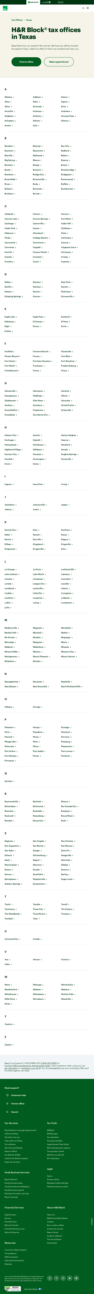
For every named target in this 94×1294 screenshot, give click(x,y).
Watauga (37, 984)
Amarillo (9, 111)
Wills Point (10, 999)
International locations (14, 1260)
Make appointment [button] (59, 61)
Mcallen (37, 637)
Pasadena (37, 732)
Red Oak (37, 801)
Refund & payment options (58, 1148)
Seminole (65, 860)
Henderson (38, 445)
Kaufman (65, 530)
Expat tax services (12, 1162)
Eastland (65, 317)
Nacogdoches (11, 681)
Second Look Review (14, 1148)
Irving (64, 484)
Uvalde (36, 939)
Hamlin (36, 435)
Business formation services (17, 1193)
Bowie (64, 165)
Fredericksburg (68, 366)
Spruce (8, 1218)
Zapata (8, 1044)
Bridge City (38, 174)
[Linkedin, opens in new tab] (76, 1278)
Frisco (64, 370)
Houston (37, 454)
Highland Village (13, 449)
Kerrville (37, 539)
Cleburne (9, 233)
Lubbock (65, 598)
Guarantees (52, 1243)
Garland (65, 391)
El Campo (37, 321)
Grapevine (38, 410)
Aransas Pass (67, 116)
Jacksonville (39, 505)
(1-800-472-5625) (48, 1063)
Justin (36, 509)
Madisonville (11, 628)
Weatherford (11, 989)
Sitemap (8, 1264)
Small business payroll (14, 1190)
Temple (36, 904)
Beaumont (38, 150)
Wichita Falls (67, 994)
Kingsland (38, 544)
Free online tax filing (13, 1141)
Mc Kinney (10, 637)
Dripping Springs (13, 296)
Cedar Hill (66, 223)
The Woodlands (12, 914)
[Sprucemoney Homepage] (61, 2)
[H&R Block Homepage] (33, 2)
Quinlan (8, 781)
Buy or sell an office (55, 1225)
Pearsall (8, 737)
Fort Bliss (65, 356)
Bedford (65, 150)
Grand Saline (11, 410)
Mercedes (9, 642)
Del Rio (8, 287)
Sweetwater (39, 884)
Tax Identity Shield (12, 1155)
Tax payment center (55, 1151)
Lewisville (38, 588)
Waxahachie (67, 984)
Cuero (36, 261)
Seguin (36, 860)
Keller (7, 535)
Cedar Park (10, 228)
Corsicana (66, 252)
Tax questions (11, 1253)
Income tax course (55, 1229)
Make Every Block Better (57, 1218)
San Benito (38, 846)
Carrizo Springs (40, 219)
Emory (36, 326)
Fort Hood (9, 361)
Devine (36, 291)
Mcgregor (66, 637)
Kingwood (10, 549)
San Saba (9, 850)
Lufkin (8, 603)
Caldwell (9, 214)
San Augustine (12, 846)
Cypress (65, 261)
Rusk (63, 820)
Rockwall (9, 816)
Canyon (65, 214)
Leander (65, 584)
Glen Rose (38, 400)
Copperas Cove (68, 247)
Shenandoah (11, 865)
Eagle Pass (38, 317)
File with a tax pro (12, 1137)
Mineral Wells (11, 651)
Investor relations (54, 1236)
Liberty (64, 588)
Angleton (9, 116)
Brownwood (67, 179)
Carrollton (66, 219)
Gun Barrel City (40, 415)
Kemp (64, 535)
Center (36, 228)
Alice (7, 101)
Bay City (65, 146)
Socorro (65, 869)
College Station (40, 238)
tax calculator (11, 1068)
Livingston (66, 593)
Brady (7, 170)
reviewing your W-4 (30, 1068)
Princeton (9, 760)
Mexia (64, 642)
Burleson (9, 193)
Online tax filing (11, 1133)
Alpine (64, 101)
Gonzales (65, 400)
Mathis (64, 632)
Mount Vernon (68, 656)
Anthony (37, 116)
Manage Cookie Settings (57, 1183)
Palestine (9, 727)
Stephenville (39, 879)
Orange (36, 707)
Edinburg (9, 321)
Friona (36, 370)
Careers (50, 1222)
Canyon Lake (11, 219)
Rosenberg (38, 816)
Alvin (63, 106)
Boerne (64, 160)
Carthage (9, 223)
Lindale (8, 593)
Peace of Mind (11, 1151)
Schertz (8, 855)
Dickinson (66, 291)
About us (51, 1215)
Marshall (37, 632)
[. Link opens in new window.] (13, 1289)
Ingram (8, 484)
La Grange (10, 569)
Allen (35, 101)
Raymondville (11, 801)
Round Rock (67, 816)
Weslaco (65, 989)
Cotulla (8, 257)
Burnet (36, 193)
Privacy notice (53, 1179)
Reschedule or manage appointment (20, 1130)
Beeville (8, 155)
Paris (7, 732)
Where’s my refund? (55, 1155)
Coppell (36, 247)
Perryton (65, 737)
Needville (65, 681)
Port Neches (10, 756)
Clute (63, 233)
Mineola (65, 647)
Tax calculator (53, 1137)
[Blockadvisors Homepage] (47, 2)
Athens (36, 120)
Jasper (64, 505)
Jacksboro (10, 505)
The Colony (66, 909)
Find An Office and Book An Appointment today (28, 1066)
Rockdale (37, 811)
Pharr (35, 741)
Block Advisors (11, 1179)
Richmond (38, 806)
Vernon (36, 959)
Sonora (8, 874)
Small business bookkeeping (17, 1186)
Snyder (36, 869)
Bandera (9, 146)
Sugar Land (66, 879)
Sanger (36, 850)
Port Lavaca (67, 751)
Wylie (7, 1004)
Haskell (36, 440)
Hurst (7, 464)
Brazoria (37, 170)
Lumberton (66, 603)
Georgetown (11, 396)
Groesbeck (10, 415)
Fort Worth (10, 366)
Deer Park (65, 282)
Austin (8, 125)
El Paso (64, 321)
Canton (36, 214)
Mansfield (66, 628)
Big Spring (10, 160)
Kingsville (66, 544)
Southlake (38, 874)
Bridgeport (66, 174)
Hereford (65, 445)
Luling (36, 603)
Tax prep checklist (54, 1141)
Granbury (37, 405)
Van (6, 959)
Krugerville (38, 549)
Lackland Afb (67, 569)
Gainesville (10, 391)
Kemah (36, 535)
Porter (36, 756)
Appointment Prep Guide (58, 1144)
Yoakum (8, 1024)
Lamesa (8, 579)
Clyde (7, 238)
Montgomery (11, 656)
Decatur (37, 282)
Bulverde (37, 189)
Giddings (37, 396)
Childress (65, 228)
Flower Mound (12, 356)
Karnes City (10, 530)
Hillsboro (37, 449)
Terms (49, 1176)
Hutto (36, 464)
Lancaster (66, 579)
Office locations (11, 1257)
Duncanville (67, 296)
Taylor (8, 904)
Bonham (9, 165)
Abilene (8, 97)
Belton (64, 155)
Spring (64, 874)
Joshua (8, 509)
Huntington (38, 459)
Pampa (36, 727)
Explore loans (10, 1215)
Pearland (65, 732)
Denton (64, 287)
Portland (65, 756)
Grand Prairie (67, 405)
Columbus (66, 238)
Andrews (65, 111)
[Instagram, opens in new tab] (63, 1278)
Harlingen (9, 440)
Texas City (38, 909)
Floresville (66, 351)
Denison (37, 287)
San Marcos (66, 846)
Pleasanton (66, 746)
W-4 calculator (53, 1158)
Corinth (8, 252)
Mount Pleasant (40, 656)
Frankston (38, 366)
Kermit (8, 539)
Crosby (64, 257)
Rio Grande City (68, 806)
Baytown (9, 150)
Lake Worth (38, 574)
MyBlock (50, 1130)
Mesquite (37, 642)
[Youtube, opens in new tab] (69, 1278)
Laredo (8, 584)
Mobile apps (52, 1133)
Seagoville (66, 855)
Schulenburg (39, 855)
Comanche (10, 242)
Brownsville (38, 179)
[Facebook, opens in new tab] (56, 1278)
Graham (8, 405)
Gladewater (10, 400)
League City (38, 584)
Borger (36, 165)
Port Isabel (38, 751)
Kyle (63, 549)
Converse (9, 247)
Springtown (10, 879)
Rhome (64, 801)
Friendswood (11, 370)
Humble (8, 459)
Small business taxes (14, 1183)
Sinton (8, 869)
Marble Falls (10, 632)
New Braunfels (40, 686)
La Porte (37, 569)
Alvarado (37, 106)
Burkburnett (67, 189)
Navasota (37, 681)
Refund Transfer (11, 1225)
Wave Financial (11, 1197)
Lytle (7, 607)
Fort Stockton (68, 361)
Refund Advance (12, 1232)
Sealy (7, 860)
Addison (37, 97)
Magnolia (37, 628)
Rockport (65, 811)
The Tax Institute (54, 1239)
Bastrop (37, 146)
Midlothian (38, 647)
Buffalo (64, 184)
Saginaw (9, 841)
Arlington (9, 120)
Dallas (8, 282)
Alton (7, 106)
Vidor (7, 964)
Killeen (8, 544)
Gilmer (64, 396)
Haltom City (10, 435)
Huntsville (66, 459)
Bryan (7, 184)
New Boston (10, 686)
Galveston (38, 391)
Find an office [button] (26, 61)
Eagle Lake (10, 317)
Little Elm (37, 593)
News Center (52, 1232)
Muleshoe (9, 661)
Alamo (64, 97)
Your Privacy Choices (30, 1289)
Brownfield (10, 179)
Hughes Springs (69, 454)
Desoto (8, 291)
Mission (36, 651)
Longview (37, 598)
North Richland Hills (71, 686)
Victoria (65, 959)
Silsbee (64, 865)
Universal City (11, 939)
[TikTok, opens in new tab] (50, 1278)
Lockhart (9, 598)
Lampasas (38, 579)
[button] (83, 8)
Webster (37, 989)
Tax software (10, 1144)
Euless (8, 331)
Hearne (64, 440)
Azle (35, 125)
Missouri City (67, 651)
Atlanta (64, 120)
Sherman (37, 865)
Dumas (36, 296)
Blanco (36, 160)
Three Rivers (39, 914)
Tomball (8, 918)
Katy (35, 530)
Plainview (9, 746)
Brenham (9, 174)
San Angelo (38, 841)
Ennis (63, 326)
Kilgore (64, 539)
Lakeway (65, 574)
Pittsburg (65, 741)
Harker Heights (68, 435)
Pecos (36, 737)
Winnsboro (38, 999)
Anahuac (37, 111)
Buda (35, 184)
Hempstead (10, 445)
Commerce (38, 242)
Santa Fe (65, 850)
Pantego (65, 727)
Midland (8, 647)
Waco (7, 984)
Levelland (9, 588)
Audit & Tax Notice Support (16, 1158)
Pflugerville (10, 741)
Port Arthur (10, 751)
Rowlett (8, 820)
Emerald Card (10, 1222)
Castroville (38, 223)
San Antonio (67, 841)
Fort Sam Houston (42, 361)
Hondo (64, 449)
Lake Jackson (11, 574)
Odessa (8, 707)
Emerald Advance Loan (15, 1229)
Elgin (7, 326)
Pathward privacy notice (57, 1186)
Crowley (9, 261)
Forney (36, 356)
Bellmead (37, 155)
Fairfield (8, 351)
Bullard (8, 189)
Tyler (35, 918)
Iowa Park (38, 484)
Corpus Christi (40, 252)
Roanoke (9, 811)
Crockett (37, 257)
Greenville (66, 410)
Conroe (64, 242)
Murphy (36, 661)
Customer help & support (16, 1250)
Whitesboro (38, 994)
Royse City (38, 820)
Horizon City (11, 454)
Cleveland (38, 233)
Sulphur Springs (12, 884)
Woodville (66, 999)
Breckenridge (67, 170)
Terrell (64, 904)
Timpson (65, 914)
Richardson (10, 806)
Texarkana (10, 909)
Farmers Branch (40, 351)
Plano (35, 746)
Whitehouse (10, 994)
